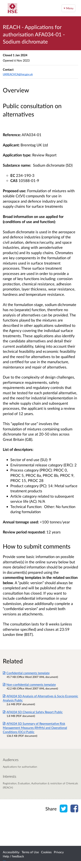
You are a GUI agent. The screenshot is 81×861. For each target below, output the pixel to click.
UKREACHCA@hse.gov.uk (18, 74)
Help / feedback (13, 856)
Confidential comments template (28, 673)
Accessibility (11, 852)
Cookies (46, 852)
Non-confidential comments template (31, 684)
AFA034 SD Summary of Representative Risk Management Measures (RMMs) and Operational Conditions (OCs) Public (35, 728)
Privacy (59, 852)
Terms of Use (30, 852)
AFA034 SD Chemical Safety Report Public (34, 712)
